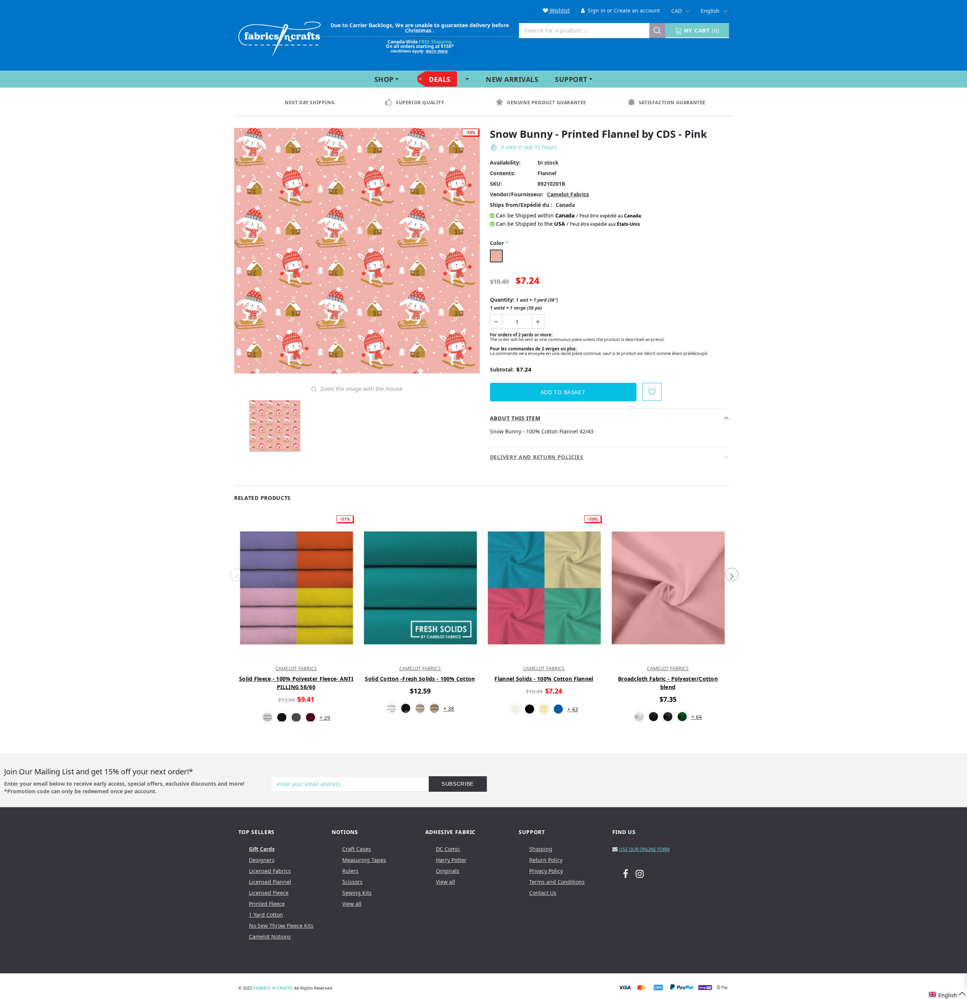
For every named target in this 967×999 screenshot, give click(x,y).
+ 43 (572, 709)
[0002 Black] (405, 708)
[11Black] (281, 717)
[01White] (639, 716)
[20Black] (653, 716)
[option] (316, 102)
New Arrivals (512, 79)
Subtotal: (502, 369)
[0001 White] (391, 708)
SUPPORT (571, 79)
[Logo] (279, 38)
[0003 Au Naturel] (420, 708)
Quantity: (524, 303)
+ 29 (325, 717)
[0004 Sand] (434, 708)
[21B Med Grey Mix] (296, 717)
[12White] (267, 717)
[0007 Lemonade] (544, 709)
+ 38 (448, 708)
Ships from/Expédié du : (521, 204)
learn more (437, 51)
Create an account (637, 10)
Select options (296, 655)
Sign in (596, 10)
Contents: (502, 173)
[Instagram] (640, 873)
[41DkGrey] (668, 716)
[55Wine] (310, 717)
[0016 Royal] (558, 709)
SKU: (496, 183)
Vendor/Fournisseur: (517, 194)
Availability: (505, 162)
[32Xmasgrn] (682, 716)
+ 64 (696, 716)
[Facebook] (625, 873)
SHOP (384, 79)
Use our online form (644, 849)
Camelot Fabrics (568, 194)
